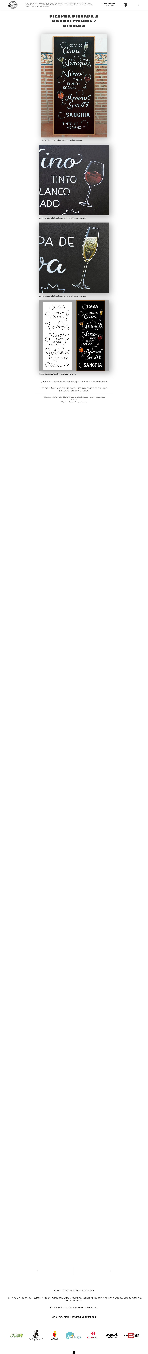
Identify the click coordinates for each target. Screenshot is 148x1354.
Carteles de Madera (63, 388)
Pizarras (81, 388)
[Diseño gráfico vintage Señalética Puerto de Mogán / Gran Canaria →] (111, 1271)
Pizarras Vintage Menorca (78, 402)
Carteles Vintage (97, 388)
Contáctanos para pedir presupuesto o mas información (79, 382)
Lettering (64, 390)
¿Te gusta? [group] (74, 382)
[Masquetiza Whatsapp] (125, 5)
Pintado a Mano (87, 397)
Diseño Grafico (57, 397)
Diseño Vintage (68, 397)
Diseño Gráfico (80, 390)
